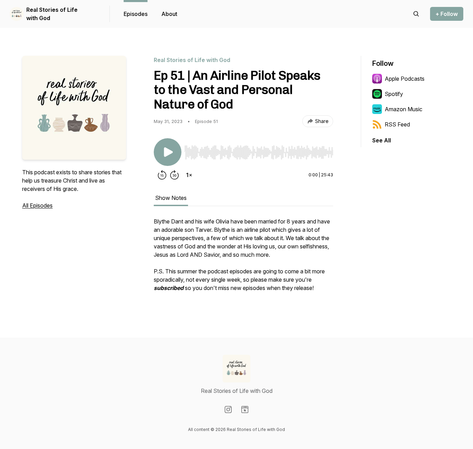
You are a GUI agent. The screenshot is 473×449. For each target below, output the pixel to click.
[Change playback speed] (189, 175)
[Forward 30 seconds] (174, 175)
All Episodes (37, 205)
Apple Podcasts (405, 78)
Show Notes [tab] (171, 197)
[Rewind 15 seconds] (162, 175)
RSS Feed (397, 124)
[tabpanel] (243, 258)
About (169, 13)
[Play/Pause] (167, 152)
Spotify (394, 93)
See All (381, 140)
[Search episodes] (416, 14)
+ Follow (447, 13)
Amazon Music (403, 109)
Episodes (136, 13)
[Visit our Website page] (244, 409)
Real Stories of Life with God (52, 13)
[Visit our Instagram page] (228, 409)
